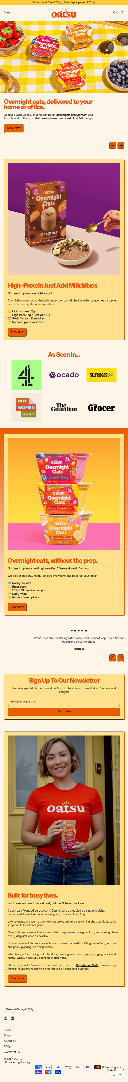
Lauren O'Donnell (50, 910)
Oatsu (18, 1059)
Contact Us (12, 1052)
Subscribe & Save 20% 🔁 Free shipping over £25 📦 (64, 2)
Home (8, 1030)
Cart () (118, 13)
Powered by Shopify (17, 1062)
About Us (10, 1041)
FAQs (7, 1046)
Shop (7, 1035)
